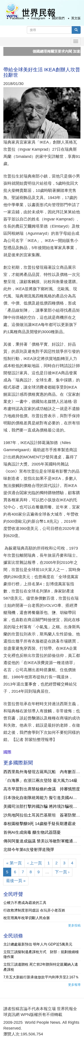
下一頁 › (62, 872)
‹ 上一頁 (34, 863)
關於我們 (58, 18)
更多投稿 (74, 925)
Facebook (17, 18)
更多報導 (74, 984)
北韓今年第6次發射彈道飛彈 (28, 849)
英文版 (76, 18)
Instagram (38, 18)
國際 (7, 752)
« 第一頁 (14, 863)
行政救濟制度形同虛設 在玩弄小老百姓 (34, 910)
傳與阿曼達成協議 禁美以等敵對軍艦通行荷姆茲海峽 (42, 841)
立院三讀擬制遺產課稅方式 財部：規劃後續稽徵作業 (41, 954)
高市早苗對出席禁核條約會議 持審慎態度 (41, 789)
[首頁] (30, 11)
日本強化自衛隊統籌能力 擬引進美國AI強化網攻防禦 (42, 797)
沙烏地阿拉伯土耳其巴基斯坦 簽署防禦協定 (42, 815)
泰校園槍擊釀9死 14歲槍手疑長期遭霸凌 (39, 823)
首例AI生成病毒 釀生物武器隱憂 (32, 832)
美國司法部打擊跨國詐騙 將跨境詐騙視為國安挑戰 (42, 806)
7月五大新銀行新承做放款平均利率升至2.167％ (41, 977)
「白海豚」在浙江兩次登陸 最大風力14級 (40, 780)
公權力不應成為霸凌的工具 (24, 903)
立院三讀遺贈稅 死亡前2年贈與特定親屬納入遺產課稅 (40, 966)
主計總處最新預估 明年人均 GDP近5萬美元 (37, 944)
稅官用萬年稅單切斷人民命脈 (26, 918)
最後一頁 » (16, 880)
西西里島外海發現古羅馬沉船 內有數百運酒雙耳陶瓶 (42, 772)
